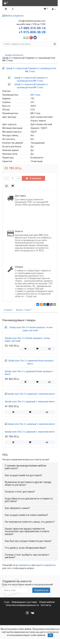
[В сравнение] (49, 349)
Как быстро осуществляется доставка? (28, 541)
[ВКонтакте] (37, 304)
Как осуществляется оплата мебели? (26, 515)
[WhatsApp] (54, 304)
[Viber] (51, 304)
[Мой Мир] (44, 304)
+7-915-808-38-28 (32, 32)
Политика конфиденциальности (22, 605)
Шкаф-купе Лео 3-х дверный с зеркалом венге (30, 401)
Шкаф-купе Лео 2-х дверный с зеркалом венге (30, 431)
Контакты (46, 605)
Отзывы (8, 309)
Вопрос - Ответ (24, 309)
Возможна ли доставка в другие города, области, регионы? (28, 483)
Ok (50, 635)
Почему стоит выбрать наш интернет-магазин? (27, 556)
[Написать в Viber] (27, 37)
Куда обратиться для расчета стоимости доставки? (29, 500)
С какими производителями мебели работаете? (25, 467)
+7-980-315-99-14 (32, 28)
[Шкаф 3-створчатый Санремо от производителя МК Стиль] (30, 70)
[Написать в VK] (35, 37)
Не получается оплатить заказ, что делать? (30, 521)
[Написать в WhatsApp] (24, 37)
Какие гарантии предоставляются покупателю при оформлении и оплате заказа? (27, 531)
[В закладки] (13, 186)
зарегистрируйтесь (46, 565)
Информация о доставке (24, 602)
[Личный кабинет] (53, 9)
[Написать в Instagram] (31, 37)
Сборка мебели (47, 602)
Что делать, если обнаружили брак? (25, 547)
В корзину (35, 178)
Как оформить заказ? (17, 508)
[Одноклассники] (41, 304)
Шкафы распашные (14, 55)
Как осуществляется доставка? (23, 475)
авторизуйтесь (23, 565)
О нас (7, 602)
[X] (47, 304)
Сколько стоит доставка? (20, 491)
